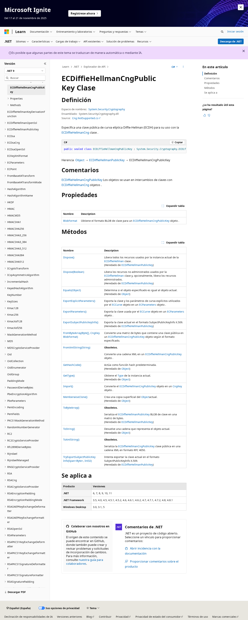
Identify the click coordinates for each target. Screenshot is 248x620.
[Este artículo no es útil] (209, 115)
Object (79, 160)
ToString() (69, 429)
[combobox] (24, 71)
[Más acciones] (183, 67)
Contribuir (105, 616)
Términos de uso (198, 616)
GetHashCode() (72, 365)
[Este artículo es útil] (204, 115)
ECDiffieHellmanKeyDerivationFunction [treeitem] (26, 114)
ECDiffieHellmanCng (75, 133)
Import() (68, 386)
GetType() (69, 375)
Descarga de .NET (231, 41)
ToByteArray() (71, 407)
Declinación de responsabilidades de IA (28, 616)
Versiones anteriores (69, 616)
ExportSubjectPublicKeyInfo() (80, 322)
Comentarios (212, 78)
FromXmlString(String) (76, 347)
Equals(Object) (72, 290)
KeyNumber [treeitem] (14, 295)
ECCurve (117, 304)
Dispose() (68, 257)
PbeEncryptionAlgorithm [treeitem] (22, 394)
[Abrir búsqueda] (222, 31)
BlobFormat (70, 220)
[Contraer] (45, 64)
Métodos (209, 88)
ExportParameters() (74, 311)
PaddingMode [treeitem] (15, 381)
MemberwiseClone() (75, 397)
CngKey (177, 386)
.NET (76, 66)
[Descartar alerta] (241, 7)
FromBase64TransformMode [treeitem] (24, 182)
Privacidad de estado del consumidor (158, 616)
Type (120, 375)
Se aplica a (210, 92)
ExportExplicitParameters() (79, 301)
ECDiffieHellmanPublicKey (107, 160)
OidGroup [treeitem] (13, 374)
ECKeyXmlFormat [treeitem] (17, 156)
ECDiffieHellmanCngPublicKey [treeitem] (27, 90)
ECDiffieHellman (114, 261)
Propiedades (211, 83)
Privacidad (122, 616)
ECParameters (147, 304)
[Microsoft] (6, 31)
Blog (89, 616)
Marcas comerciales (224, 616)
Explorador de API (94, 66)
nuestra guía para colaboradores (84, 562)
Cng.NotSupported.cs (85, 118)
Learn (65, 66)
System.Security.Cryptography (106, 109)
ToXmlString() (71, 439)
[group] (124, 149)
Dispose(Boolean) (73, 272)
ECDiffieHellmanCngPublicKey (82, 180)
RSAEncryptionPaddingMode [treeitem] (24, 500)
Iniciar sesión (235, 31)
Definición (210, 73)
